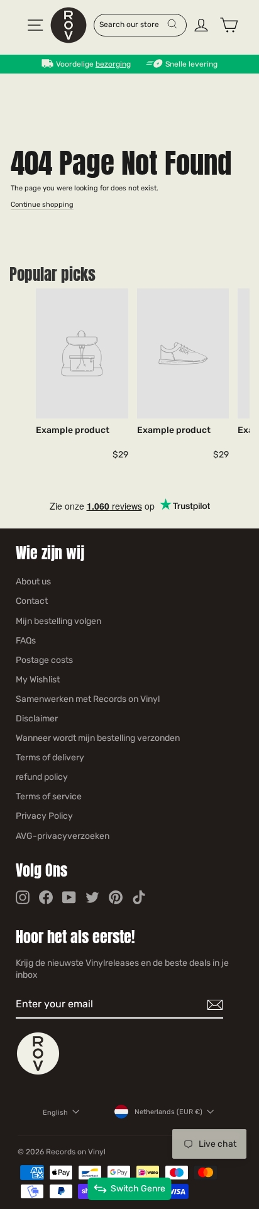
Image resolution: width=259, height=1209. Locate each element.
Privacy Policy (44, 816)
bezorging (113, 64)
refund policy (42, 777)
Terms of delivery (50, 757)
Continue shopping (42, 204)
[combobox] (133, 24)
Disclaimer (37, 718)
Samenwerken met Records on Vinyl (88, 699)
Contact (32, 601)
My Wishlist (38, 679)
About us (33, 581)
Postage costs (44, 660)
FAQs (26, 640)
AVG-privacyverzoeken (62, 836)
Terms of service (49, 796)
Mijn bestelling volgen (58, 621)
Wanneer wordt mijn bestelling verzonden (98, 738)
